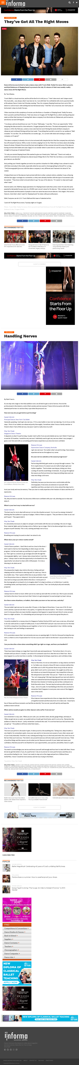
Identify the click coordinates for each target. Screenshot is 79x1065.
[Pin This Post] (39, 79)
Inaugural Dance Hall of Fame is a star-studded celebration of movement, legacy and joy (38, 246)
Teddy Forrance (59, 216)
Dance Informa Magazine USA (12, 1060)
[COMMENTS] (62, 79)
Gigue (34, 766)
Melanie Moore (39, 214)
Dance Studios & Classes (14, 932)
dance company (59, 213)
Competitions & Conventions (15, 928)
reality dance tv (15, 216)
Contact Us (32, 1060)
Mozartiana (13, 767)
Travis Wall (70, 216)
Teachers (8, 946)
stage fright (36, 769)
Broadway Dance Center (44, 213)
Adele (17, 213)
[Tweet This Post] (28, 79)
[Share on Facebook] (16, 79)
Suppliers (8, 939)
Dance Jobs (8, 957)
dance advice (34, 765)
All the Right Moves (27, 213)
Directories (49, 1060)
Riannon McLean (56, 767)
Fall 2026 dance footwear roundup (63, 798)
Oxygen (59, 214)
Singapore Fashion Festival (21, 769)
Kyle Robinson (21, 214)
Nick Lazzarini (51, 214)
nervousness (29, 767)
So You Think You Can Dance (43, 216)
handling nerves (43, 766)
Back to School (10, 936)
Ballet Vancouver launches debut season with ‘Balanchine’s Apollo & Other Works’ (14, 799)
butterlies (25, 765)
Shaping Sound (26, 216)
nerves (21, 767)
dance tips (60, 765)
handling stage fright (58, 766)
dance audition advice (48, 765)
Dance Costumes (11, 943)
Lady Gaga (30, 214)
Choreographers (10, 950)
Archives (41, 1060)
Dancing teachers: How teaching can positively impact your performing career (63, 246)
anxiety (18, 765)
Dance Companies (11, 954)
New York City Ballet (42, 767)
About (25, 1060)
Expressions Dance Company (21, 766)
